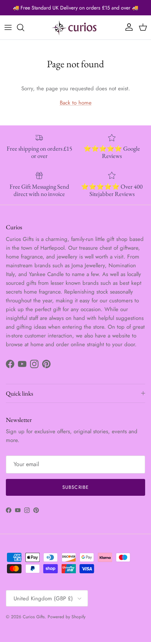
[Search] (24, 27)
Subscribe (75, 487)
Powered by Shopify (66, 616)
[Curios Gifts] (75, 27)
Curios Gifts (34, 616)
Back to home (76, 103)
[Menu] (8, 27)
